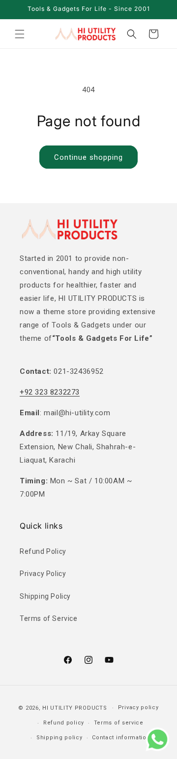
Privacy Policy (43, 574)
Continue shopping (88, 157)
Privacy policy (138, 707)
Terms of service (119, 723)
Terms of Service (49, 618)
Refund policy (63, 723)
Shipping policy (59, 737)
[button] (19, 34)
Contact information (121, 737)
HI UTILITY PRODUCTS (74, 708)
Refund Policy (43, 551)
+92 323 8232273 (50, 392)
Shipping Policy (45, 596)
